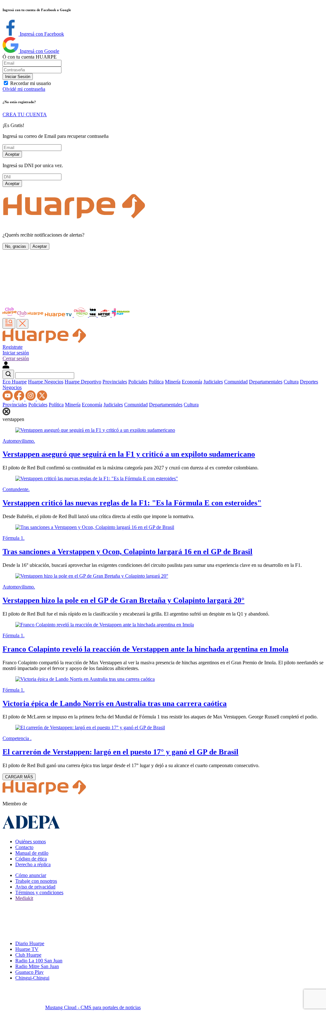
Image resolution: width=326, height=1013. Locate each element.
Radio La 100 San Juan (38, 960)
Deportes (309, 381)
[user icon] (6, 366)
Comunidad (236, 381)
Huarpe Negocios (45, 381)
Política (156, 381)
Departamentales (265, 381)
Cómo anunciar (30, 875)
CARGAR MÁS (19, 776)
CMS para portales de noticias (93, 1007)
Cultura (291, 381)
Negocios (12, 387)
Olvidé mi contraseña (24, 89)
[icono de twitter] (42, 399)
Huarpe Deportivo (83, 381)
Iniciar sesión (16, 352)
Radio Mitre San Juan (37, 966)
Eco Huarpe (15, 381)
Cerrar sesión (16, 358)
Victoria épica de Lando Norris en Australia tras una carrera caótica (115, 703)
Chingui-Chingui (32, 978)
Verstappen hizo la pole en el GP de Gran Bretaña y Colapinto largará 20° (123, 600)
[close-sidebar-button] (22, 324)
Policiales (137, 381)
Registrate (13, 347)
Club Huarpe (28, 955)
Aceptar (12, 154)
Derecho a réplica (33, 864)
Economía (192, 381)
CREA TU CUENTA (25, 114)
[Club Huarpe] (23, 315)
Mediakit (24, 898)
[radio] (105, 315)
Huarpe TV (27, 949)
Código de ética (31, 858)
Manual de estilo (31, 853)
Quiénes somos (30, 841)
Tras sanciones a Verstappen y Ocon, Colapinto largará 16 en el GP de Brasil (127, 551)
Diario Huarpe (29, 943)
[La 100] (93, 315)
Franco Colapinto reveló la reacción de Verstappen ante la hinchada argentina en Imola (145, 649)
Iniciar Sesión (17, 76)
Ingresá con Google (38, 51)
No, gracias (15, 246)
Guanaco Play (29, 972)
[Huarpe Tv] (59, 315)
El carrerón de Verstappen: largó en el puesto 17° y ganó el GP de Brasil (120, 752)
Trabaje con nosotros (36, 881)
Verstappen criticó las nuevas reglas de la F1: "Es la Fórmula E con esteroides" (132, 503)
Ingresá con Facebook (41, 34)
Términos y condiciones (39, 892)
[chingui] (81, 315)
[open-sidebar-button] (9, 323)
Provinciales (115, 381)
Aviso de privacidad (35, 886)
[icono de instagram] (31, 399)
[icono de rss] (8, 399)
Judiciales (213, 381)
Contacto (24, 847)
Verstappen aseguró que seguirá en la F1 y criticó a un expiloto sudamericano (129, 454)
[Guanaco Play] (121, 315)
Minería (173, 381)
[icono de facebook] (19, 399)
